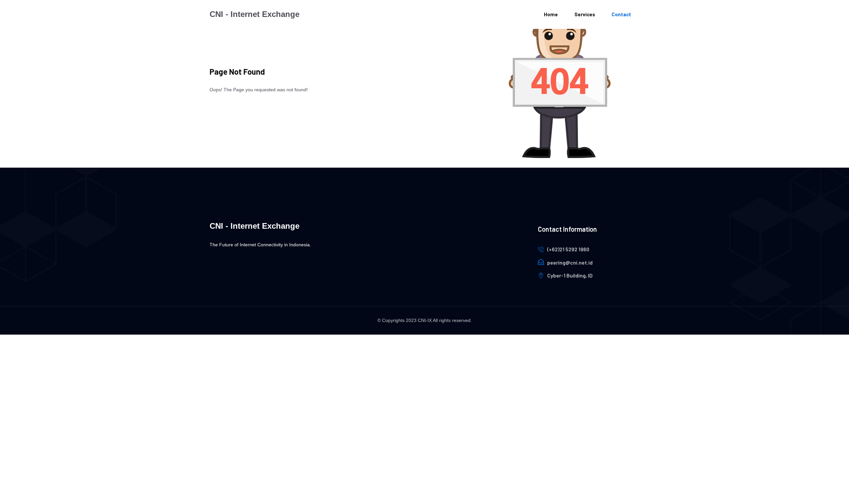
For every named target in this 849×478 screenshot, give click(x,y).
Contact (621, 14)
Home (551, 14)
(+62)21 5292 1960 (568, 249)
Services (584, 14)
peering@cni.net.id (570, 262)
